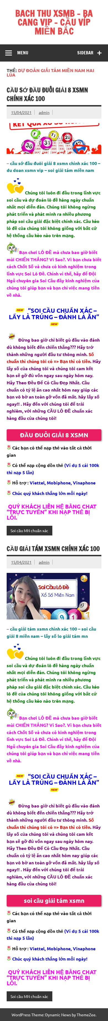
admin (44, 112)
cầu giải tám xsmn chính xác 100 (53, 548)
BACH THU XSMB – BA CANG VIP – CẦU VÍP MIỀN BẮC (54, 22)
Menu (22, 53)
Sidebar (85, 53)
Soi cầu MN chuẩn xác (29, 530)
